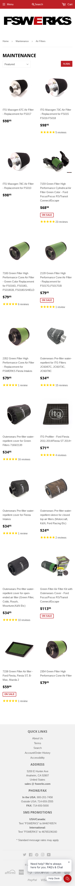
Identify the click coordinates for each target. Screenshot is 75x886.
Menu (10, 4)
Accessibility (37, 757)
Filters (66, 64)
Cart (69, 4)
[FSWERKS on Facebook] (30, 855)
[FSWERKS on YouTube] (49, 855)
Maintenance (22, 41)
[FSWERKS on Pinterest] (37, 855)
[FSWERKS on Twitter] (24, 855)
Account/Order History (37, 752)
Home (6, 41)
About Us (37, 738)
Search (37, 747)
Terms (37, 743)
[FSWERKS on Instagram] (42, 855)
